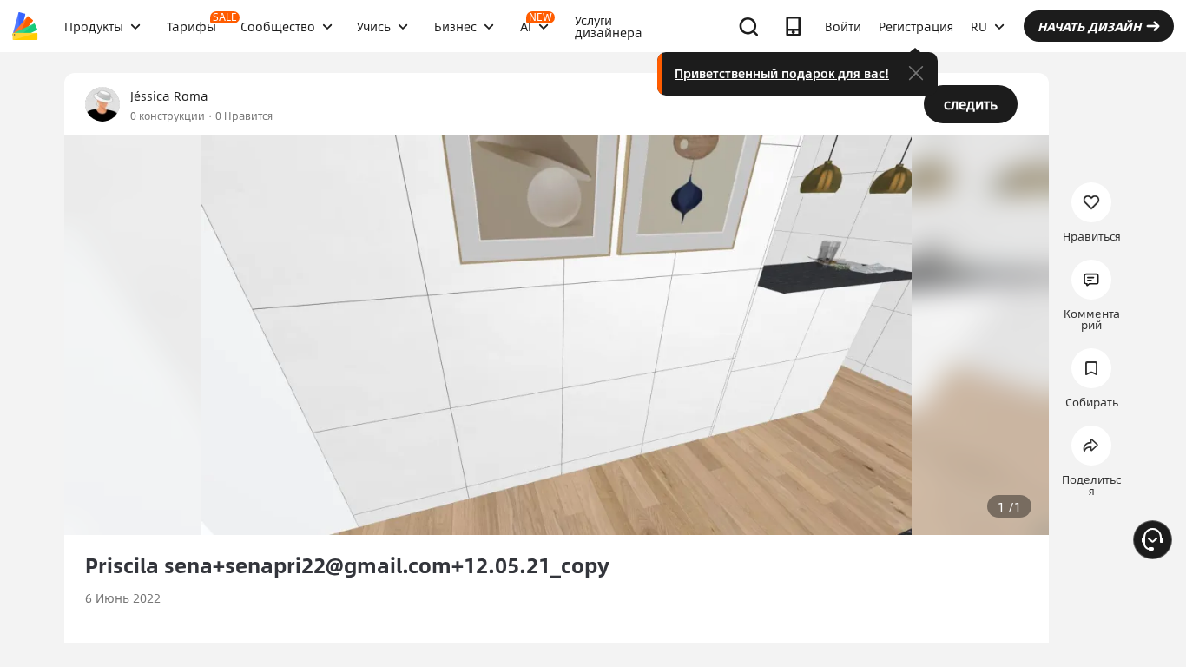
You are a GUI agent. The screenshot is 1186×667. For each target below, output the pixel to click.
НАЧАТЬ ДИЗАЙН (1089, 26)
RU (979, 26)
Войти (843, 26)
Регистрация (916, 26)
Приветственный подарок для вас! (782, 73)
